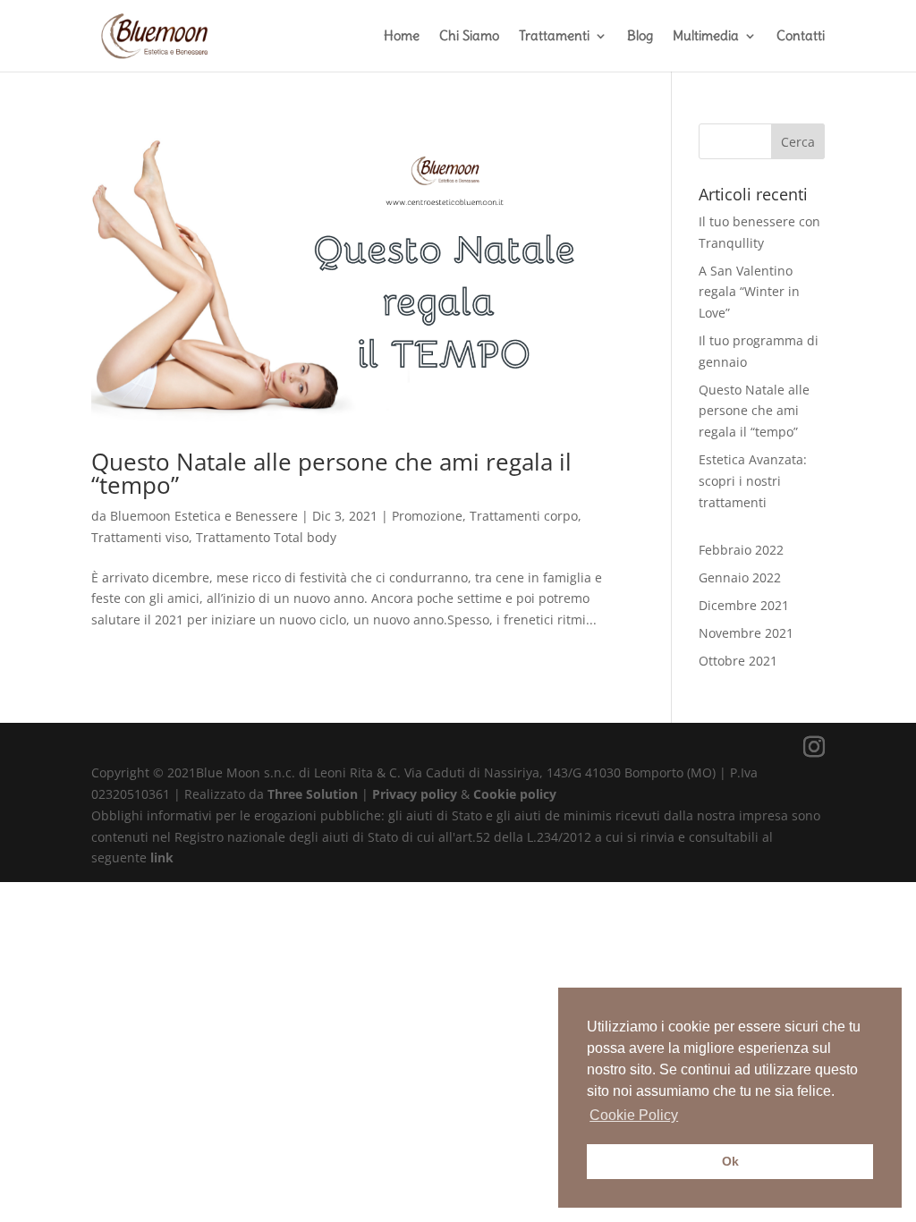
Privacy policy (416, 793)
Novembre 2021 (746, 632)
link (162, 857)
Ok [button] (730, 1161)
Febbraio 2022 (741, 549)
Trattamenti (554, 37)
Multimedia (706, 37)
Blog (640, 37)
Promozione (427, 515)
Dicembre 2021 (744, 605)
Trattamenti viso (140, 537)
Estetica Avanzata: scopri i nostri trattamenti (753, 481)
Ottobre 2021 (738, 660)
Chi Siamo (469, 37)
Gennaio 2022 (740, 577)
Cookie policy (514, 793)
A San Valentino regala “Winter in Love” (749, 292)
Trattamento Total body (266, 537)
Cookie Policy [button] (633, 1115)
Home (402, 37)
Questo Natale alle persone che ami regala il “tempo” (754, 411)
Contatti (800, 37)
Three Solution (312, 793)
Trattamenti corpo (524, 515)
